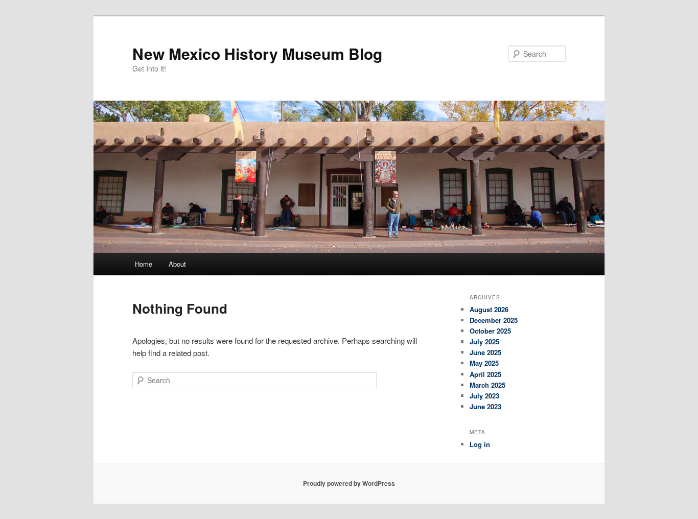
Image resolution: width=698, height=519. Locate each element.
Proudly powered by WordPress (349, 483)
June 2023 (485, 406)
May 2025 (484, 363)
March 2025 (487, 385)
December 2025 (494, 320)
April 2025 (485, 374)
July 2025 (484, 341)
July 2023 (484, 395)
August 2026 (489, 309)
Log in (480, 444)
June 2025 (485, 352)
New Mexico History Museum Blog (257, 53)
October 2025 (490, 331)
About (177, 264)
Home (143, 264)
